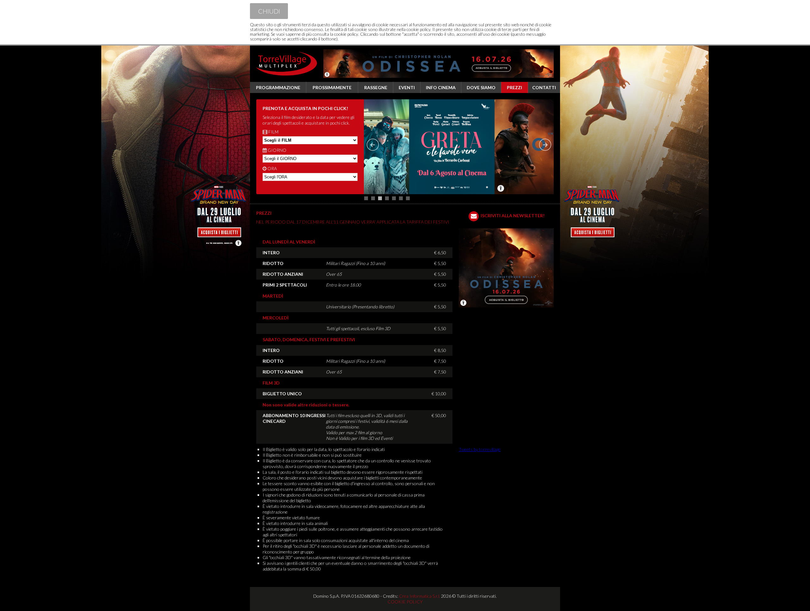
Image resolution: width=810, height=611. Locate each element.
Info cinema (441, 87)
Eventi (407, 87)
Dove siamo (481, 87)
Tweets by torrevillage (480, 449)
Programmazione (278, 87)
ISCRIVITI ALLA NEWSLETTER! (513, 215)
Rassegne (375, 87)
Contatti (544, 87)
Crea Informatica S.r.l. (419, 596)
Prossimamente (332, 87)
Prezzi (514, 87)
